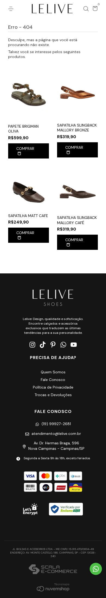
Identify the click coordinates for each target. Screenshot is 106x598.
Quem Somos (53, 372)
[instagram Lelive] (32, 344)
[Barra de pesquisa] (86, 9)
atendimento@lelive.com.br (56, 433)
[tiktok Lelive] (42, 344)
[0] (94, 9)
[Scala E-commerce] (53, 569)
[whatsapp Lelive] (63, 344)
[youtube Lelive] (73, 344)
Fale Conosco (53, 379)
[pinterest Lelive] (53, 344)
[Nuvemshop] (53, 587)
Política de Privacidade (53, 387)
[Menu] (11, 9)
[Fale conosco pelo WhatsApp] (96, 569)
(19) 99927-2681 (56, 423)
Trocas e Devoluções (53, 394)
